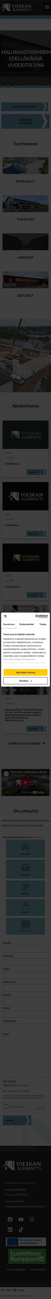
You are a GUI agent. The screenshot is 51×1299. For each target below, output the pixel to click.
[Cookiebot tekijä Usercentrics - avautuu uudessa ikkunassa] (36, 616)
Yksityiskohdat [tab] (26, 624)
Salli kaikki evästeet (25, 672)
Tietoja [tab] (43, 624)
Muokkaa (23, 680)
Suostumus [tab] (9, 624)
